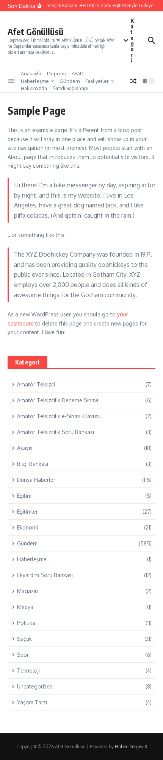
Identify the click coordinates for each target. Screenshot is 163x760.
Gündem (70, 81)
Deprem (56, 73)
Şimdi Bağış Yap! (70, 88)
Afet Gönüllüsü (35, 31)
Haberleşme (35, 81)
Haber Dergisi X (131, 746)
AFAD (78, 73)
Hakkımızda (34, 88)
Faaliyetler (97, 81)
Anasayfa (31, 73)
